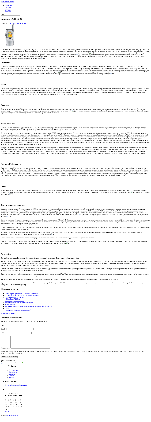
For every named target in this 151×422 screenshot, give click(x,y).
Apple (7, 308)
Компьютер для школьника (14, 301)
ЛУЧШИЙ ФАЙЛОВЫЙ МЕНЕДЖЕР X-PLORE (22, 295)
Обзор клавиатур (12, 415)
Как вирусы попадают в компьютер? (18, 310)
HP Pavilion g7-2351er (12, 299)
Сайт (2, 333)
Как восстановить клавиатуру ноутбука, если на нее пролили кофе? (28, 306)
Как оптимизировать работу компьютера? (19, 303)
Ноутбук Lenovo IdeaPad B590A (16, 297)
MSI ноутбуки (10, 304)
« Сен (7, 411)
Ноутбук (8, 7)
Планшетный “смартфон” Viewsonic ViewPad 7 (21, 293)
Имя (2, 325)
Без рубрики (13, 370)
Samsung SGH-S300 (7, 313)
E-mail (3, 329)
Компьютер (9, 5)
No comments (21, 23)
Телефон (8, 11)
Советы (7, 9)
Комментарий (5, 348)
